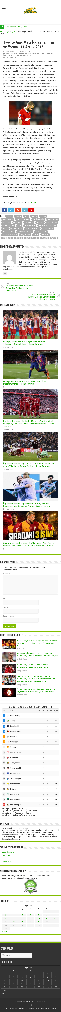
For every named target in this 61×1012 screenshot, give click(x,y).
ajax (26, 216)
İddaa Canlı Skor (8, 852)
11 (14, 918)
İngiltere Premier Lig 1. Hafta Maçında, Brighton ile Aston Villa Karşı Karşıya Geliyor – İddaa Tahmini (28, 464)
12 (22, 918)
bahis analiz (8, 219)
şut (27, 238)
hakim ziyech (30, 226)
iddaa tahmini (8, 232)
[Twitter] (31, 1005)
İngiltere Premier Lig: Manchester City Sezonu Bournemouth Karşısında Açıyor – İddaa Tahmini (26, 504)
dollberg (6, 222)
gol (19, 226)
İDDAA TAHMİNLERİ (21, 55)
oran (36, 235)
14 (39, 918)
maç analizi (25, 235)
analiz (34, 216)
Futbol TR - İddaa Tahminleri (34, 1002)
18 (14, 922)
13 (30, 918)
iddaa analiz (16, 229)
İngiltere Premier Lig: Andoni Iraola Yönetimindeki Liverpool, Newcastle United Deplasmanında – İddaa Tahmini (28, 424)
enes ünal (29, 222)
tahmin (35, 238)
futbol (40, 222)
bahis (43, 216)
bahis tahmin (38, 219)
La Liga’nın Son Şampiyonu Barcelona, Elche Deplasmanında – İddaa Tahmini (24, 382)
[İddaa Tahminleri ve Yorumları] (30, 11)
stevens (19, 238)
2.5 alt (9, 216)
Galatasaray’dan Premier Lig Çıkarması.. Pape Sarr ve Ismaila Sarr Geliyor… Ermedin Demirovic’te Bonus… (29, 544)
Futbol (21, 53)
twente (54, 238)
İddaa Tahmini (8, 55)
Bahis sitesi (14, 53)
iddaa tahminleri (25, 232)
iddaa (5, 229)
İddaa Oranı (49, 53)
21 (39, 922)
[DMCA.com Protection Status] (30, 886)
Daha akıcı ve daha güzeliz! (16, 27)
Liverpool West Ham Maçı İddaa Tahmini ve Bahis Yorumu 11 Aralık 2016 (19, 287)
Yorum (6, 573)
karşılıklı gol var (10, 235)
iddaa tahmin (47, 229)
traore (45, 238)
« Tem (4, 931)
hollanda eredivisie (47, 226)
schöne (45, 235)
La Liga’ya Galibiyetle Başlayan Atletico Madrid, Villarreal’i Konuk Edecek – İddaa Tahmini (26, 342)
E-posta (6, 607)
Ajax (13, 31)
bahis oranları (23, 219)
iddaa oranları (32, 229)
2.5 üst (18, 216)
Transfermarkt (7, 862)
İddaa (41, 53)
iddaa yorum (41, 232)
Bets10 (34, 202)
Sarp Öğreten (10, 52)
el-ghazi (17, 222)
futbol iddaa (51, 222)
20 (30, 922)
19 (22, 922)
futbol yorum (8, 226)
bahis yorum (53, 219)
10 (6, 918)
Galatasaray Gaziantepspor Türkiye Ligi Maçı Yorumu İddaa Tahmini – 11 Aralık (41, 296)
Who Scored (6, 855)
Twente (31, 55)
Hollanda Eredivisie (32, 53)
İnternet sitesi (8, 616)
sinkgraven (7, 238)
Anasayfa (6, 31)
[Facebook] (29, 1005)
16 (55, 918)
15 (47, 918)
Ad (4, 598)
